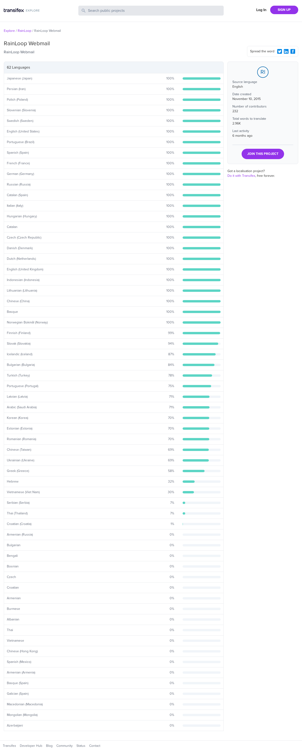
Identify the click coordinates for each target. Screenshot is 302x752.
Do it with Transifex (241, 176)
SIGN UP (284, 10)
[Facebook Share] (292, 51)
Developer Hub (31, 746)
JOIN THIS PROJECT (262, 154)
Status (80, 746)
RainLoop (24, 31)
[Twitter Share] (279, 51)
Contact (94, 746)
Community (64, 746)
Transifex (9, 746)
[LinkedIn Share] (286, 51)
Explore (9, 31)
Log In (261, 10)
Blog (49, 746)
